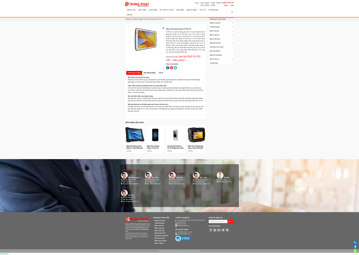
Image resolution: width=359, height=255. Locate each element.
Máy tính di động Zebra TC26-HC (153, 147)
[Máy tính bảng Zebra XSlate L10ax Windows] (134, 134)
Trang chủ (128, 19)
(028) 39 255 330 (228, 3)
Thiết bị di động (138, 19)
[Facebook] (211, 230)
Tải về (161, 73)
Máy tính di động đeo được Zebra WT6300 (196, 147)
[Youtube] (215, 230)
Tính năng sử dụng (134, 73)
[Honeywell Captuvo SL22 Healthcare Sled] (175, 134)
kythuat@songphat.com (183, 234)
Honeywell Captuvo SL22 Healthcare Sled (175, 147)
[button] (163, 28)
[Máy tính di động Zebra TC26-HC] (155, 134)
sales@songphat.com (183, 225)
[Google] (219, 230)
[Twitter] (223, 230)
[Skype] (227, 230)
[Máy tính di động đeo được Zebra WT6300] (196, 134)
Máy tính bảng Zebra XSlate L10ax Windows (134, 147)
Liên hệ (128, 151)
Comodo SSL (4, 254)
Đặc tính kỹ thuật (149, 73)
